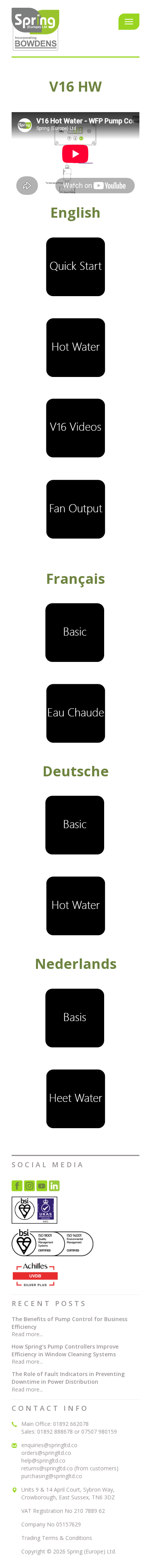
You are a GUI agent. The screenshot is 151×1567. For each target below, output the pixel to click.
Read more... (27, 1334)
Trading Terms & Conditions (56, 1537)
